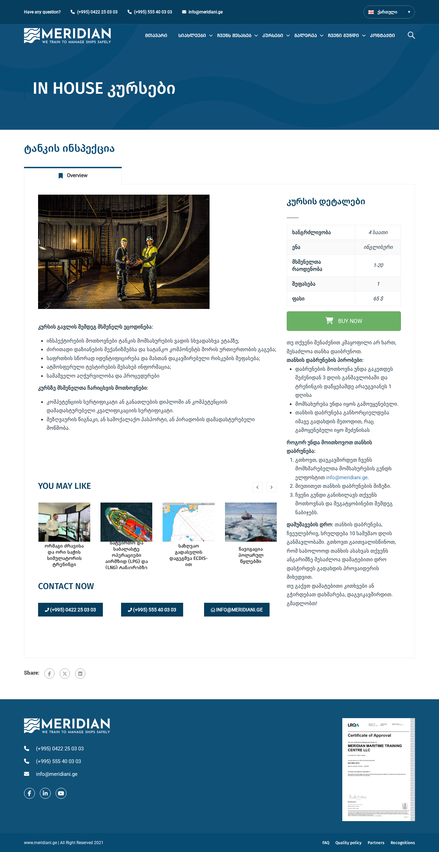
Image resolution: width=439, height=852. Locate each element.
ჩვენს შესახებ (234, 35)
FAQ (325, 842)
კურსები (272, 35)
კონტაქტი (382, 35)
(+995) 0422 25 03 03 (97, 12)
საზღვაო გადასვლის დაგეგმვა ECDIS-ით (188, 555)
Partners (376, 842)
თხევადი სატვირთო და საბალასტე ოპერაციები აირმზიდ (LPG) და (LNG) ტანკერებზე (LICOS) (126, 555)
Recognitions (403, 842)
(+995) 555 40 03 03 (153, 12)
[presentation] (257, 487)
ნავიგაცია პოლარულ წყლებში (250, 555)
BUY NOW (349, 321)
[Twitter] (65, 673)
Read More (64, 521)
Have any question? (42, 12)
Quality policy (348, 842)
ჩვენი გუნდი (343, 35)
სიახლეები (192, 35)
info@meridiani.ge (206, 12)
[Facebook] (49, 673)
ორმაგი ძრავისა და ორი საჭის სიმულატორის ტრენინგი (64, 555)
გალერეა (305, 35)
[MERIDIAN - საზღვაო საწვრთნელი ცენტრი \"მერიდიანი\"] (67, 35)
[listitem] (344, 473)
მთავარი (156, 35)
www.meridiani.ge (40, 842)
